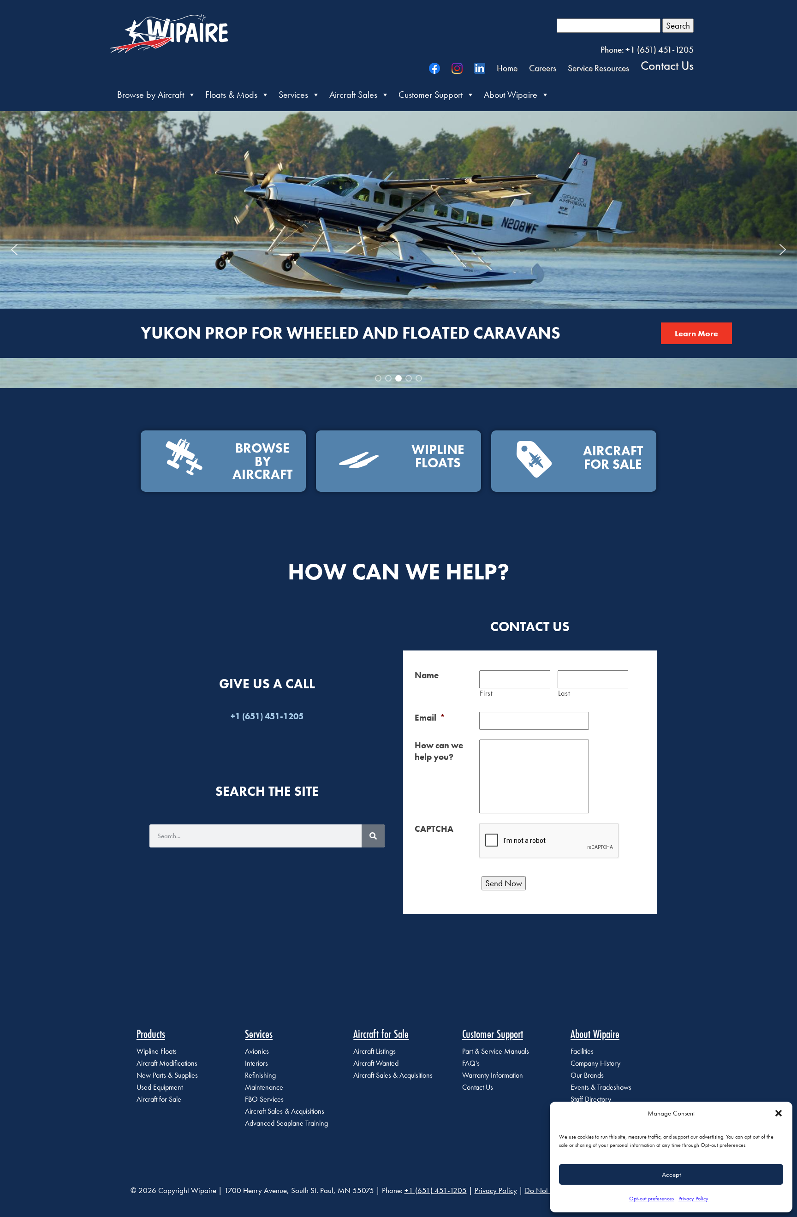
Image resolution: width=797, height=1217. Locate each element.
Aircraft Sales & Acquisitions (284, 1111)
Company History (595, 1063)
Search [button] (678, 25)
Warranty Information (492, 1075)
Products (151, 1034)
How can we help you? (439, 751)
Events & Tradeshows (601, 1087)
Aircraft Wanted (375, 1063)
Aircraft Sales (353, 95)
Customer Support (430, 95)
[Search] (373, 835)
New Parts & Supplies (167, 1075)
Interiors (256, 1063)
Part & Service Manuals (495, 1051)
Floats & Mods (231, 95)
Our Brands (587, 1075)
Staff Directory (591, 1099)
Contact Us (667, 65)
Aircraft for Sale (159, 1099)
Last (564, 693)
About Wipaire (510, 95)
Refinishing (260, 1075)
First (486, 693)
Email (430, 717)
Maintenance (264, 1087)
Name (427, 675)
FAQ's (471, 1063)
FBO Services (264, 1099)
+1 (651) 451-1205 (435, 1190)
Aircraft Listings (374, 1051)
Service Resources (598, 68)
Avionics (257, 1051)
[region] (398, 249)
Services (293, 95)
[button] (778, 1113)
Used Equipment (160, 1087)
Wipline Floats (157, 1051)
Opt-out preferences (651, 1198)
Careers (542, 68)
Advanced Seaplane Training (286, 1123)
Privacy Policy (693, 1198)
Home (507, 68)
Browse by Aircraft (150, 95)
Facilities (582, 1051)
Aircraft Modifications (167, 1063)
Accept (671, 1174)
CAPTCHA (434, 829)
